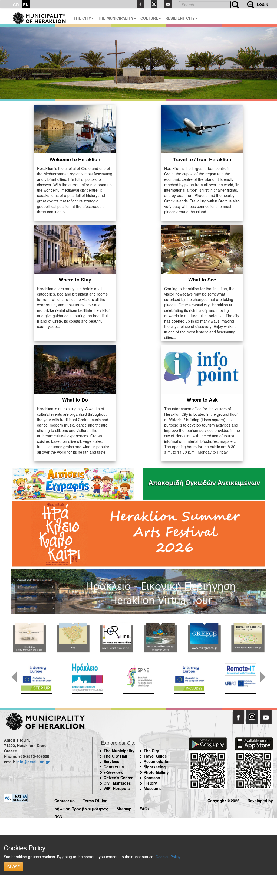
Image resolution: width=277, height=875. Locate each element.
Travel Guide (155, 756)
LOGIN (262, 4)
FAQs (145, 808)
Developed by (260, 800)
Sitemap (124, 808)
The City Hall (115, 756)
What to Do (75, 399)
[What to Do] (75, 368)
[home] (39, 16)
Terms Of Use (95, 800)
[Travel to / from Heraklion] (202, 128)
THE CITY (82, 18)
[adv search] (249, 4)
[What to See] (202, 248)
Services (111, 761)
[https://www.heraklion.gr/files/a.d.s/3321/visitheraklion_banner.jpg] (116, 638)
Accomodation (157, 761)
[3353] (138, 591)
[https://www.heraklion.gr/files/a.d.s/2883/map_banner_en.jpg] (73, 638)
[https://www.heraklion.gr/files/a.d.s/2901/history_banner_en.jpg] (29, 638)
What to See (202, 279)
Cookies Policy (168, 856)
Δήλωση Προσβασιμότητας (81, 808)
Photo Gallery (156, 772)
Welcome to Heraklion (75, 159)
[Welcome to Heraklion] (75, 128)
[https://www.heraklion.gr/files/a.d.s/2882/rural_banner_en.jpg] (248, 638)
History (150, 783)
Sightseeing (155, 766)
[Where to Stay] (75, 248)
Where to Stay (75, 279)
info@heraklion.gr (33, 761)
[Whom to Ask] (202, 368)
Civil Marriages (117, 783)
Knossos (152, 777)
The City (151, 750)
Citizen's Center (118, 777)
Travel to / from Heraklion (202, 159)
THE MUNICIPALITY (115, 18)
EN (26, 5)
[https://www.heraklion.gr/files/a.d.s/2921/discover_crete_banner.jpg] (160, 638)
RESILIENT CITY (180, 18)
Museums (152, 788)
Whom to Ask (202, 399)
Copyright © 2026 (223, 800)
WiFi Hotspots (117, 788)
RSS (58, 816)
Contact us (114, 766)
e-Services (113, 772)
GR (16, 5)
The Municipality (119, 750)
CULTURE (149, 18)
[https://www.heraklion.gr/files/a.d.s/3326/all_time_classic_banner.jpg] (204, 638)
